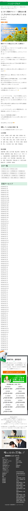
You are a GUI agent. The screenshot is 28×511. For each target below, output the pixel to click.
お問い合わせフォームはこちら (14, 372)
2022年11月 (4, 263)
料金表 (17, 459)
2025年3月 (3, 215)
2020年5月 (3, 318)
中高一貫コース (6, 466)
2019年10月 (4, 332)
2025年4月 (3, 213)
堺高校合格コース (6, 465)
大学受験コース (6, 469)
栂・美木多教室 (6, 175)
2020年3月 (3, 322)
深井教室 (15, 175)
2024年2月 (3, 236)
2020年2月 (3, 324)
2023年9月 (3, 244)
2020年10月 (4, 311)
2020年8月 (3, 313)
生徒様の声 (18, 465)
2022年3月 (3, 278)
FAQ (17, 463)
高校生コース (5, 468)
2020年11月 (4, 309)
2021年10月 (4, 288)
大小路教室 (22, 173)
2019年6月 (3, 340)
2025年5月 (3, 211)
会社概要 (4, 482)
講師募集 (4, 480)
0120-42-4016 (21, 407)
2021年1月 (3, 305)
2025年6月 (3, 209)
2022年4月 (3, 276)
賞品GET (4, 474)
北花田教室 (5, 173)
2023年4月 (3, 253)
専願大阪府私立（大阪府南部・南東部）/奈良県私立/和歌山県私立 (20, 501)
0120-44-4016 (8, 407)
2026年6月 (3, 188)
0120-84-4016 (8, 393)
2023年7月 (3, 248)
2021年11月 (4, 286)
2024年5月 (3, 230)
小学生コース (5, 459)
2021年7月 (3, 294)
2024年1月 (3, 238)
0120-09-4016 (21, 398)
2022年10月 (4, 265)
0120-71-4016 (8, 411)
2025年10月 (4, 202)
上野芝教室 (14, 171)
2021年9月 (3, 290)
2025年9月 (3, 204)
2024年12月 (4, 221)
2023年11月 (4, 240)
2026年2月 (3, 194)
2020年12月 (4, 307)
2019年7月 (3, 338)
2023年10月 (4, 242)
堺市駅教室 (13, 173)
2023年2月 (3, 257)
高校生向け (5, 171)
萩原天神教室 (5, 177)
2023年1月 (3, 259)
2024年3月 (3, 234)
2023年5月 (3, 251)
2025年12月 (4, 198)
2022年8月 (3, 269)
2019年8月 (3, 336)
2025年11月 (4, 200)
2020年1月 (3, 326)
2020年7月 (3, 315)
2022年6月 (3, 273)
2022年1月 (3, 282)
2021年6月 (3, 296)
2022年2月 (3, 280)
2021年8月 (3, 292)
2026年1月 (3, 196)
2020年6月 (3, 317)
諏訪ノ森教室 (14, 177)
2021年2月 (3, 303)
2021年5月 (3, 297)
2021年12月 (4, 284)
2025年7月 (3, 207)
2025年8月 (3, 205)
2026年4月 (3, 190)
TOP (2, 6)
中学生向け (13, 168)
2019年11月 (4, 330)
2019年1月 (3, 349)
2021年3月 (3, 301)
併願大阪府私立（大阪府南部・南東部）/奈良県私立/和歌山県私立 (20, 496)
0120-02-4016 (8, 398)
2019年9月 (3, 334)
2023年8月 (3, 246)
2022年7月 (3, 271)
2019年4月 (3, 343)
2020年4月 (3, 320)
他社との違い (18, 460)
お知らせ (4, 477)
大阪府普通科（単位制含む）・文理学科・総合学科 (20, 479)
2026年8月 (3, 186)
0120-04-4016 (8, 402)
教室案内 (17, 457)
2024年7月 (3, 227)
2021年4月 (3, 299)
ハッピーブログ (6, 6)
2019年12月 (4, 328)
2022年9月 (3, 267)
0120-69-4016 (21, 402)
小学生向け (5, 168)
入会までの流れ (19, 462)
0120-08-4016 (21, 393)
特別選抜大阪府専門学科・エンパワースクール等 (20, 475)
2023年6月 (3, 250)
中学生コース (5, 463)
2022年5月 (3, 274)
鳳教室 (22, 177)
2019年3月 (3, 345)
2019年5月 (3, 342)
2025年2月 (3, 217)
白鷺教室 (22, 175)
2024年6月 (3, 228)
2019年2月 (3, 347)
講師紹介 (17, 466)
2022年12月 (4, 261)
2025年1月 (3, 219)
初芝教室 (22, 171)
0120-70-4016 (8, 389)
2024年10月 (4, 223)
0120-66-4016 (21, 389)
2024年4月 (3, 232)
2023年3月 (3, 255)
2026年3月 (3, 192)
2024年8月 (3, 225)
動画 (3, 476)
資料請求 (4, 479)
